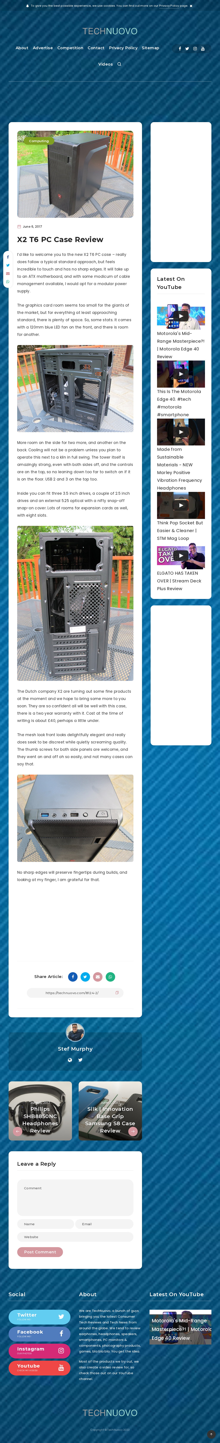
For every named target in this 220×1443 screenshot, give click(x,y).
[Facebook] (180, 48)
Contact (96, 48)
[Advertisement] (110, 97)
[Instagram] (195, 48)
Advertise (43, 48)
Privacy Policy (169, 6)
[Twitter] (187, 48)
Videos (105, 64)
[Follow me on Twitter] (80, 1060)
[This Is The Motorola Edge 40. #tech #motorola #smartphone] (181, 374)
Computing (39, 141)
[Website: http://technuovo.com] (70, 1060)
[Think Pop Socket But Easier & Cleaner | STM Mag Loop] (181, 505)
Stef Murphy (75, 1049)
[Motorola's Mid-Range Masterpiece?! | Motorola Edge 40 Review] (181, 316)
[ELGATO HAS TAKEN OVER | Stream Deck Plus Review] (181, 555)
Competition (70, 48)
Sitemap (150, 48)
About (22, 48)
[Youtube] (203, 48)
